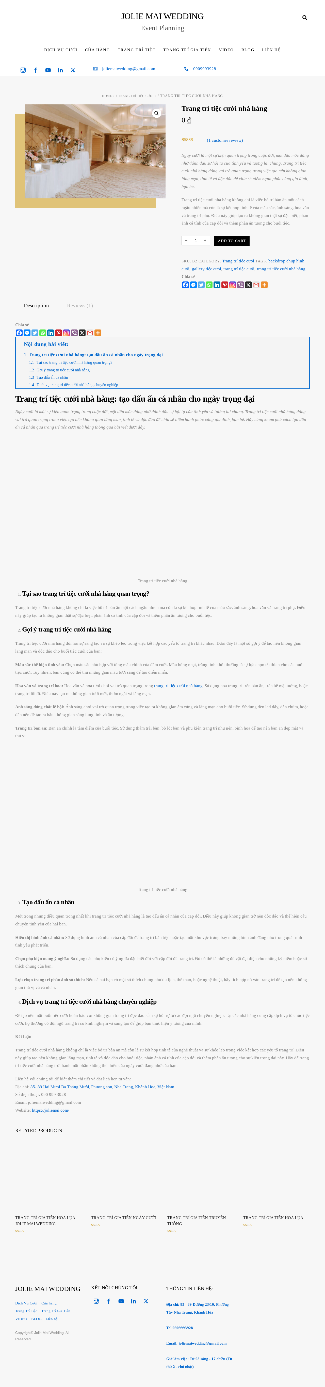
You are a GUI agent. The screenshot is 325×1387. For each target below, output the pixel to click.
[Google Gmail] (256, 284)
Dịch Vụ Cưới (60, 50)
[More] (264, 284)
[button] (156, 113)
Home (107, 96)
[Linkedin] (217, 284)
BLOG (247, 50)
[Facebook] (185, 284)
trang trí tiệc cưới (238, 268)
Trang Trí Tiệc (137, 50)
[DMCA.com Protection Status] (275, 1329)
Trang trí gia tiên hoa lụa (273, 1218)
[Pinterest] (224, 284)
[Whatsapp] (209, 284)
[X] (248, 284)
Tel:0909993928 (179, 1328)
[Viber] (240, 284)
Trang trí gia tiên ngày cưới (123, 1218)
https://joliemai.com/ (50, 1110)
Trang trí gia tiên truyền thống (196, 1221)
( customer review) (225, 140)
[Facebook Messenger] (27, 332)
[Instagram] (232, 284)
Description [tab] (36, 306)
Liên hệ (271, 50)
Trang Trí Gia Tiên (187, 50)
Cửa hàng (97, 50)
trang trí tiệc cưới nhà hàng (281, 268)
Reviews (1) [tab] (80, 306)
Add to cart (232, 241)
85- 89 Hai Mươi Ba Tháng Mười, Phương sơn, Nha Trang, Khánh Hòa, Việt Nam (102, 1086)
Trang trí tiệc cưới (136, 96)
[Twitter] (201, 284)
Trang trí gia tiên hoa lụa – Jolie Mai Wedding (46, 1221)
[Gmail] (90, 332)
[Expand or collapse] (303, 344)
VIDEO (226, 50)
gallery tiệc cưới (206, 268)
